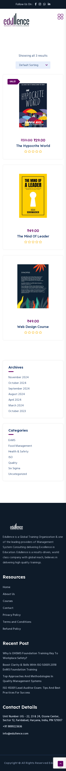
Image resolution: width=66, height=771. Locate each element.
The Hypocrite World (33, 146)
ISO (10, 457)
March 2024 (16, 406)
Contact (8, 608)
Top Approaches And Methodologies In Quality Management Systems (28, 679)
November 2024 (18, 377)
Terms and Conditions (17, 622)
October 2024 (17, 383)
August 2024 (16, 394)
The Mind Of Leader (33, 236)
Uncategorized (17, 474)
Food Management (20, 446)
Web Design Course (33, 327)
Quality (12, 463)
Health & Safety (18, 452)
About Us (9, 594)
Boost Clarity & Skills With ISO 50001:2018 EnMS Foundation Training (29, 667)
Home (6, 587)
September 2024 (19, 389)
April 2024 (14, 400)
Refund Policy (12, 629)
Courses (8, 601)
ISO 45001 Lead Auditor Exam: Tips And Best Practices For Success (31, 690)
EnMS (11, 440)
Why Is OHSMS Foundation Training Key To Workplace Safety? (30, 656)
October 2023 (17, 411)
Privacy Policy (12, 615)
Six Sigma (14, 468)
